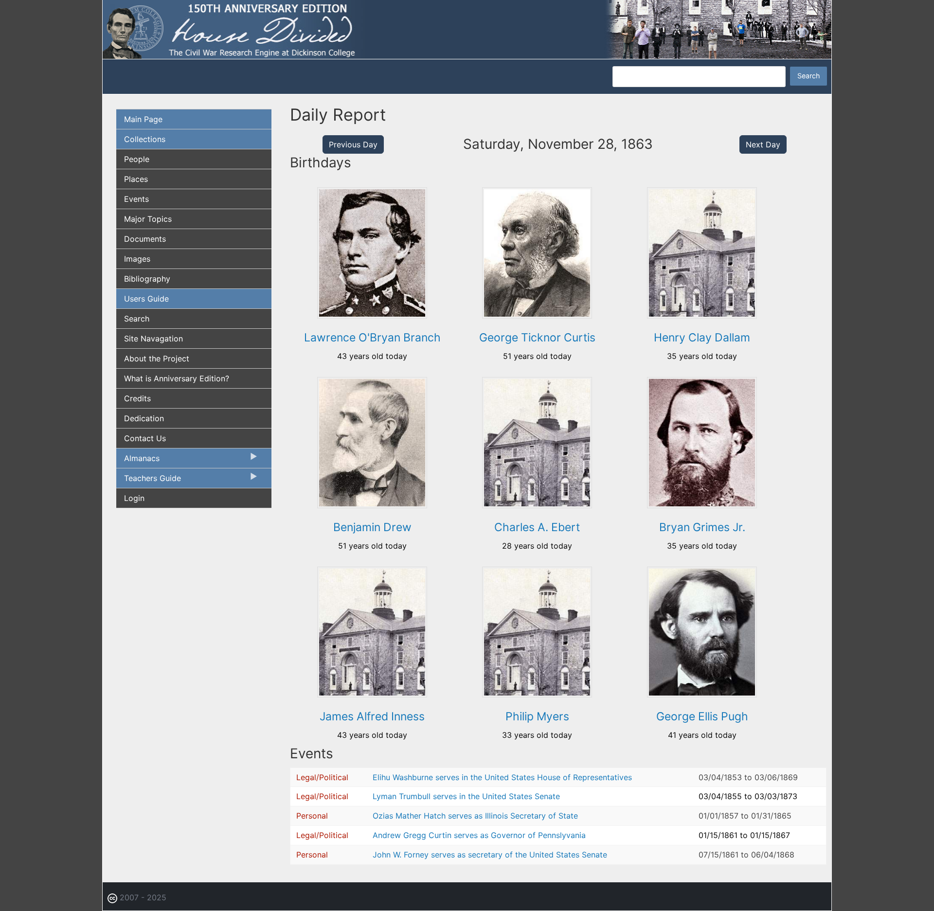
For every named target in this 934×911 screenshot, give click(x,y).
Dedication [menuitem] (144, 418)
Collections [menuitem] (144, 139)
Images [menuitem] (137, 259)
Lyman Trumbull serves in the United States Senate (466, 796)
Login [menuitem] (134, 498)
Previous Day (353, 144)
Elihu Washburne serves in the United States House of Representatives (502, 777)
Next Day (763, 144)
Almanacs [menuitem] (138, 460)
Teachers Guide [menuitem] (148, 480)
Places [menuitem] (136, 179)
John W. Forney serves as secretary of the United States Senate (490, 854)
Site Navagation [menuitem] (153, 338)
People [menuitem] (136, 159)
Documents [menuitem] (145, 239)
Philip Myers (537, 716)
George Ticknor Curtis (537, 337)
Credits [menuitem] (137, 398)
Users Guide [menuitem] (146, 299)
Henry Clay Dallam (702, 337)
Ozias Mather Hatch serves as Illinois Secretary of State (475, 816)
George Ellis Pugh (702, 716)
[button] (372, 315)
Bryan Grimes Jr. (702, 527)
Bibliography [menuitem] (147, 279)
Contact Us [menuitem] (145, 438)
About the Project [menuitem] (156, 358)
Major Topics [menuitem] (148, 219)
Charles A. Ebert (537, 527)
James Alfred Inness (372, 716)
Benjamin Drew (372, 527)
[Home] (467, 29)
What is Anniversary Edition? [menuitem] (176, 378)
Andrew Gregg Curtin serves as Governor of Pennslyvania (479, 835)
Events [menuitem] (136, 199)
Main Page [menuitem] (143, 119)
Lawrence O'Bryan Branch (372, 337)
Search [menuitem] (136, 318)
